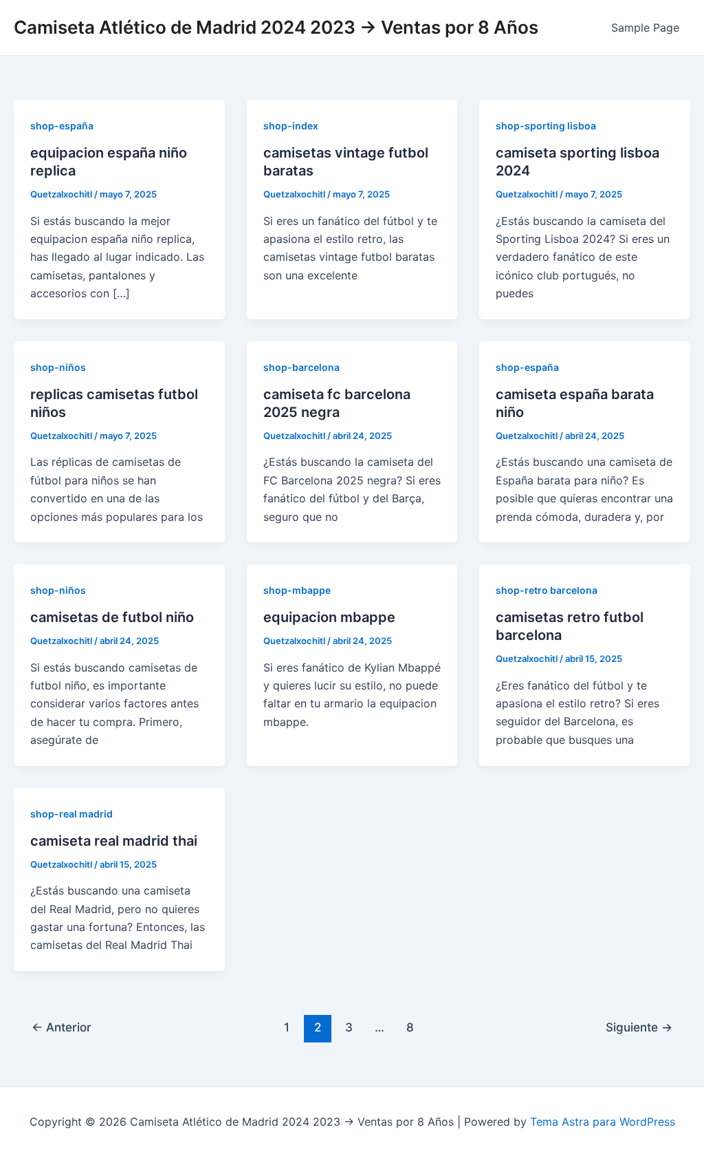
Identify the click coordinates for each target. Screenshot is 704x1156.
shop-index (290, 125)
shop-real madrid (71, 814)
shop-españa (62, 125)
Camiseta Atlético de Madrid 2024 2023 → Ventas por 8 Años (276, 27)
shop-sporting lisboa (546, 125)
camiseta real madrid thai (113, 841)
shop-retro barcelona (546, 590)
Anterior (61, 1027)
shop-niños (58, 367)
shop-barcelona (301, 367)
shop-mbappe (297, 590)
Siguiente (639, 1027)
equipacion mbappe (329, 617)
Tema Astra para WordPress (602, 1121)
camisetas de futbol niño (112, 617)
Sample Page (645, 27)
